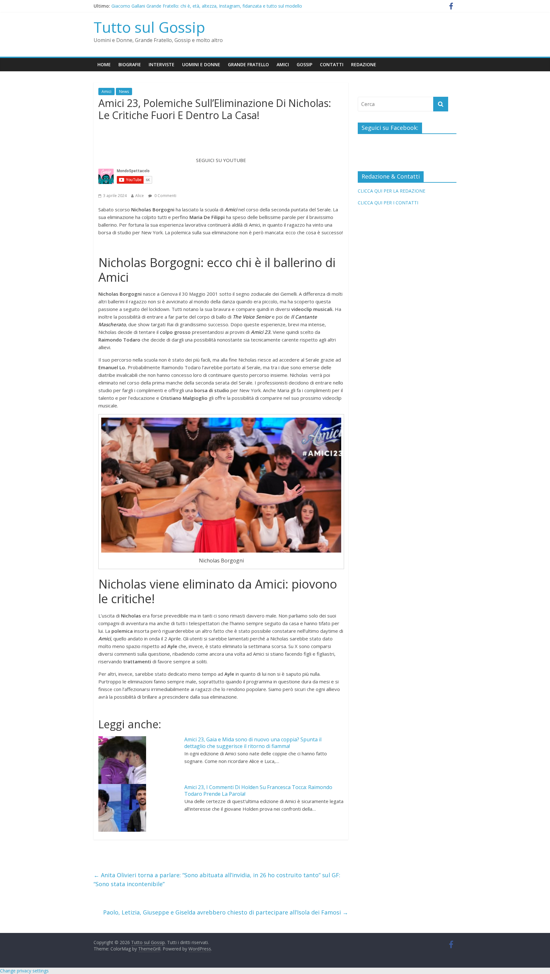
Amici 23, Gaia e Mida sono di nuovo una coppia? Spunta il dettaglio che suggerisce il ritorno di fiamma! (252, 743)
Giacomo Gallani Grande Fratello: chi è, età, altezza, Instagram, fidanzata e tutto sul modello (206, 6)
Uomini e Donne (201, 64)
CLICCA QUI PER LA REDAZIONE (391, 191)
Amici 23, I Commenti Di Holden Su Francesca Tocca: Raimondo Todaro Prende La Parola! (258, 790)
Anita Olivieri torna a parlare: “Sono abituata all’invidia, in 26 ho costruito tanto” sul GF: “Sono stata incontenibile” (217, 879)
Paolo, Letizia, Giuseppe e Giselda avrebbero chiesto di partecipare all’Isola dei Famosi (225, 912)
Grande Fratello (248, 64)
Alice (139, 195)
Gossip (304, 64)
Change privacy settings (24, 971)
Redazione (363, 64)
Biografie (129, 64)
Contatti (331, 64)
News (124, 91)
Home (104, 64)
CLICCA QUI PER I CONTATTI (388, 203)
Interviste (161, 64)
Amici (283, 64)
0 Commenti (164, 195)
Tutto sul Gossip (149, 27)
